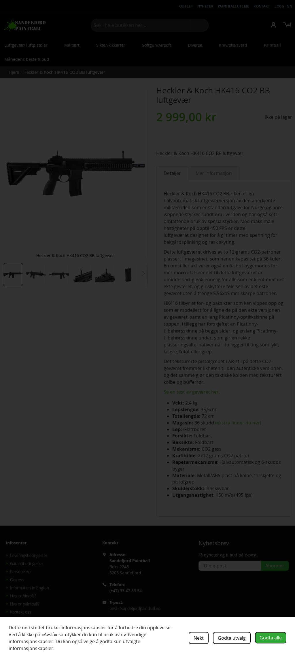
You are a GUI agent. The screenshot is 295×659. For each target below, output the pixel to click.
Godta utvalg (232, 638)
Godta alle (271, 638)
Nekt (199, 638)
